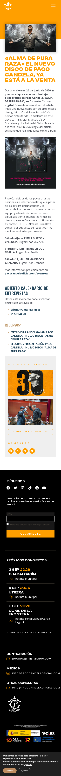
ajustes (28, 764)
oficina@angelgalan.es (25, 309)
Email (9, 513)
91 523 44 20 (18, 314)
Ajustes (24, 770)
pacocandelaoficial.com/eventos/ (26, 273)
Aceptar (9, 770)
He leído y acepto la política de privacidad (30, 524)
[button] (53, 6)
